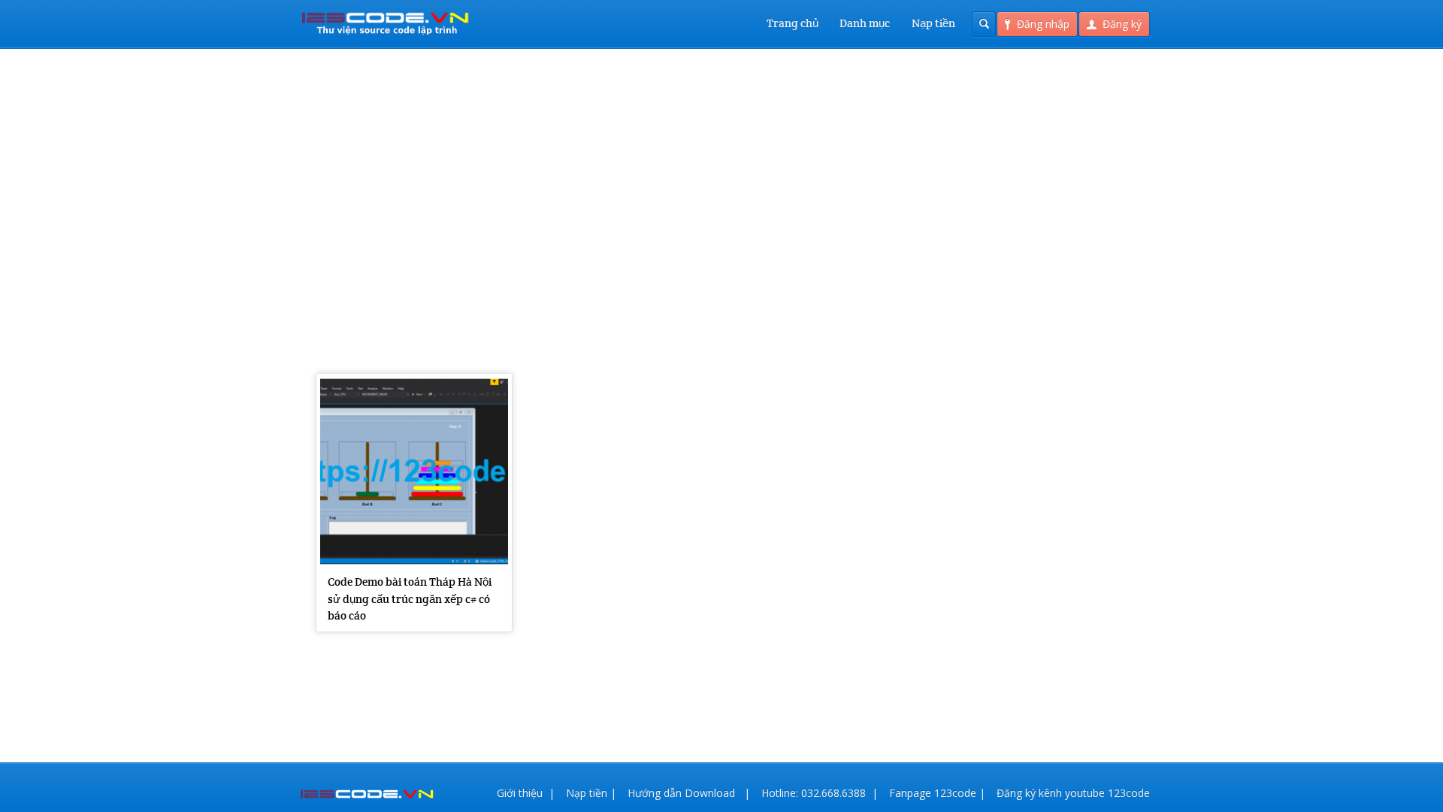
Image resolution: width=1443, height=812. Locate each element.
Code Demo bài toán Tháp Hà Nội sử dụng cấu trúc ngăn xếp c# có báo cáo (410, 598)
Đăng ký (1122, 24)
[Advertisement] (721, 180)
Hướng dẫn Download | (689, 793)
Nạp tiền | (591, 793)
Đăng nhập (1043, 24)
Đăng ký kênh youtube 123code (1073, 793)
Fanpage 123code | (937, 793)
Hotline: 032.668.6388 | (819, 793)
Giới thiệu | (526, 793)
